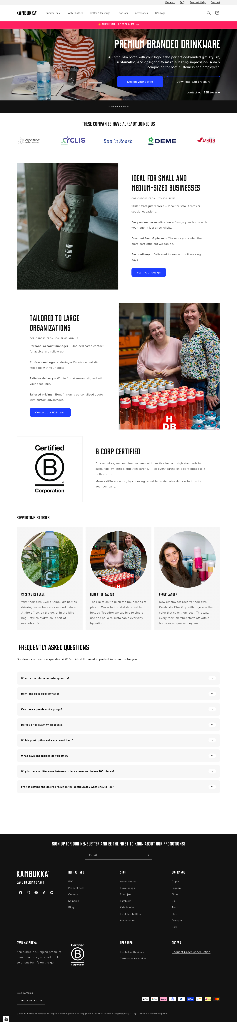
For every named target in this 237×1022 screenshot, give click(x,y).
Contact (215, 2)
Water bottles (128, 881)
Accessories (127, 920)
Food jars (126, 894)
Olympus (177, 920)
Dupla (175, 881)
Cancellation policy (157, 1013)
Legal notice (139, 1013)
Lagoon (176, 888)
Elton (175, 894)
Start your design (149, 272)
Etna (174, 914)
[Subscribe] (147, 855)
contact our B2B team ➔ (203, 92)
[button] (209, 13)
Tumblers (125, 901)
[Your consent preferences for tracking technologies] (6, 1019)
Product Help (198, 2)
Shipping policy (121, 1013)
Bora (174, 927)
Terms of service (102, 1013)
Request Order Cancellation (191, 952)
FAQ (182, 2)
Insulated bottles (130, 914)
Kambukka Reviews (132, 952)
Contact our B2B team (50, 412)
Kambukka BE (30, 1013)
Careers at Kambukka (133, 958)
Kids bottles (127, 907)
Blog (71, 907)
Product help (76, 888)
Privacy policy (84, 1013)
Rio (174, 901)
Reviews (170, 2)
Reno (175, 907)
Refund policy (67, 1013)
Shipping (73, 901)
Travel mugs (127, 888)
